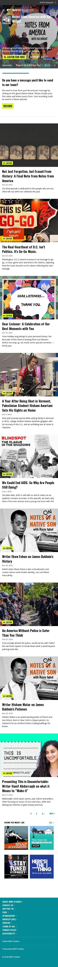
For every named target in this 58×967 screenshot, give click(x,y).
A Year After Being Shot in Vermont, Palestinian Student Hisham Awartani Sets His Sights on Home (27, 405)
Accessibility (8, 933)
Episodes (7, 65)
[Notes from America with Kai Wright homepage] (7, 20)
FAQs (4, 912)
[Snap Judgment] (16, 838)
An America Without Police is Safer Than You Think (26, 633)
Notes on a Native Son (28, 65)
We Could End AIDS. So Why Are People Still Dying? (28, 485)
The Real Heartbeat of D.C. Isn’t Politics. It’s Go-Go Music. (23, 249)
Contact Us (7, 905)
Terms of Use (8, 926)
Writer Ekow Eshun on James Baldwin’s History (27, 559)
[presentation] (29, 134)
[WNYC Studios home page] (24, 10)
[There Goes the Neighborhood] (42, 838)
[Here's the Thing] (42, 867)
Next (52, 813)
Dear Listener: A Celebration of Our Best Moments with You (26, 326)
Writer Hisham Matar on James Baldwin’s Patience (23, 707)
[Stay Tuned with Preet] (16, 867)
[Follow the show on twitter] (32, 940)
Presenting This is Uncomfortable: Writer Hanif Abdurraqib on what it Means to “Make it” (26, 786)
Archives (49, 65)
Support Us (37, 57)
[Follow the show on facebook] (24, 940)
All (51, 822)
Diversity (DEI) (9, 919)
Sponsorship (8, 915)
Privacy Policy (9, 929)
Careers (6, 922)
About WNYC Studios (11, 901)
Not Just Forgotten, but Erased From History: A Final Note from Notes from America (28, 176)
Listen (9, 163)
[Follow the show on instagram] (39, 940)
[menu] (4, 10)
